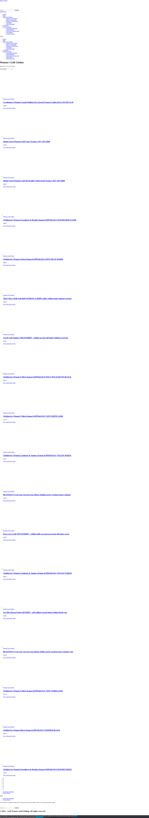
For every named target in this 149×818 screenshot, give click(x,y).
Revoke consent (39, 817)
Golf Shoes (6, 25)
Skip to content (3, 0)
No (76, 816)
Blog (4, 15)
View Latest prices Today (9, 108)
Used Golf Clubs (10, 34)
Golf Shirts (9, 22)
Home (4, 14)
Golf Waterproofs (10, 24)
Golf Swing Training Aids (12, 31)
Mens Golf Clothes (7, 17)
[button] (74, 36)
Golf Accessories (7, 27)
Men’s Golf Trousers (11, 20)
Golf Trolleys (9, 32)
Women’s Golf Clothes (11, 18)
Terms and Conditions (8, 791)
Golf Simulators (10, 29)
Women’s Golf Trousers (12, 21)
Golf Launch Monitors (11, 28)
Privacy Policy (6, 793)
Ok (75, 816)
